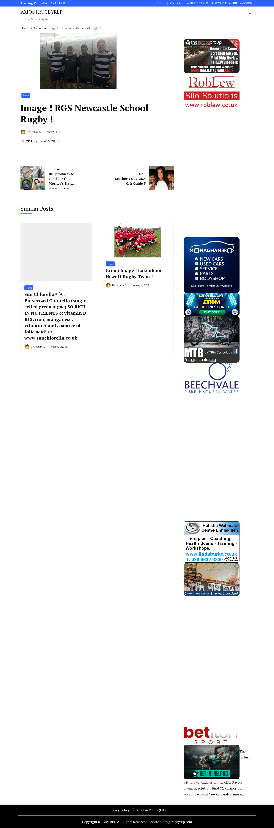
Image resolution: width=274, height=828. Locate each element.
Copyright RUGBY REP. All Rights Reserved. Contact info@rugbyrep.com (137, 821)
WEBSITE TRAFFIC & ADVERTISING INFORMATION (219, 3)
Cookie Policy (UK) (151, 810)
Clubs (160, 3)
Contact (175, 3)
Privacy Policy (119, 810)
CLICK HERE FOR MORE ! (40, 141)
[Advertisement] (212, 165)
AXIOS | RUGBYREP (42, 12)
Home (25, 95)
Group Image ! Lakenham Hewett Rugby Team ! (133, 273)
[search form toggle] (250, 14)
